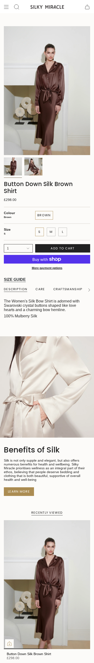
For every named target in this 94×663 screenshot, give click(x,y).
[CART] (87, 6)
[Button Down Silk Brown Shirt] (47, 584)
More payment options (47, 268)
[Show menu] (6, 6)
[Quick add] (9, 643)
